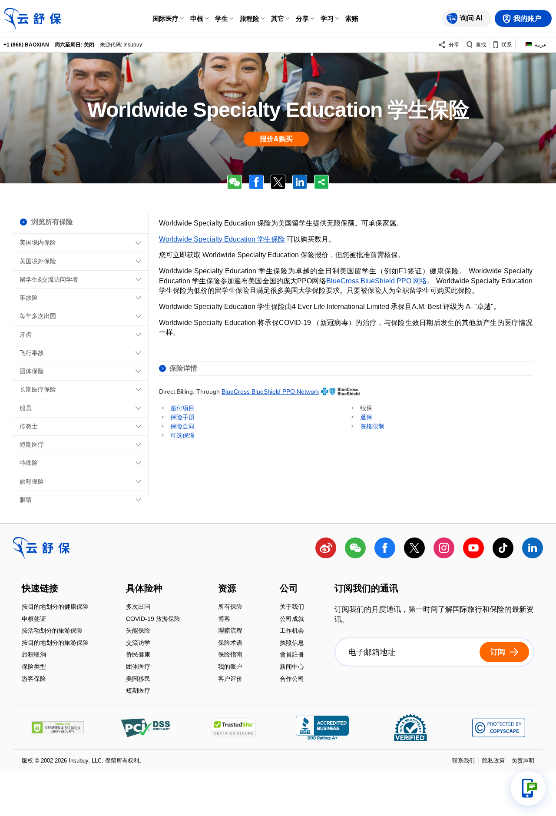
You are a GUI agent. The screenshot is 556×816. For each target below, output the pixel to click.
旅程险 (249, 18)
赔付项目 (182, 408)
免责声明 (523, 760)
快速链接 (40, 589)
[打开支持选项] (528, 788)
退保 (366, 417)
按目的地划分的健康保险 (55, 607)
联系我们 (463, 760)
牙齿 (26, 334)
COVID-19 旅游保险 (153, 619)
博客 (224, 619)
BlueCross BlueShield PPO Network (270, 391)
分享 (302, 18)
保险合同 (182, 426)
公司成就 (292, 619)
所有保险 (230, 607)
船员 (26, 408)
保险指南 (230, 655)
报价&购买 (276, 139)
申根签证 (34, 619)
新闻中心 (292, 667)
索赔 (351, 18)
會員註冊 (292, 655)
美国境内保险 (38, 242)
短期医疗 (32, 444)
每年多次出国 (38, 315)
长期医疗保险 (38, 389)
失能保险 (138, 631)
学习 (327, 18)
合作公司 (292, 679)
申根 (196, 18)
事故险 (29, 297)
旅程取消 (34, 655)
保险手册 (182, 417)
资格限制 (372, 426)
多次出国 (138, 607)
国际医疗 (165, 18)
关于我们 (292, 607)
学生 (221, 18)
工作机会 (292, 631)
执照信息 (292, 643)
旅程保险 (32, 481)
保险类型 (34, 667)
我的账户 (230, 667)
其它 (277, 18)
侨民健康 (138, 655)
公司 (289, 589)
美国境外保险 (38, 261)
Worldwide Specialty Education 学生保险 (222, 239)
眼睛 (26, 499)
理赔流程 (230, 631)
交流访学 (138, 643)
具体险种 (144, 589)
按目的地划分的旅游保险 (55, 643)
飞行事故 (32, 352)
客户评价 (230, 679)
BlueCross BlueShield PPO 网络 (376, 281)
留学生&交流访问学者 (49, 279)
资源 (227, 589)
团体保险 (32, 371)
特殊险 (29, 462)
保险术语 (230, 643)
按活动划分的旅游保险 (52, 631)
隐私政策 (493, 760)
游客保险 (34, 679)
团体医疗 (138, 667)
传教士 (29, 426)
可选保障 (182, 435)
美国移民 (138, 679)
